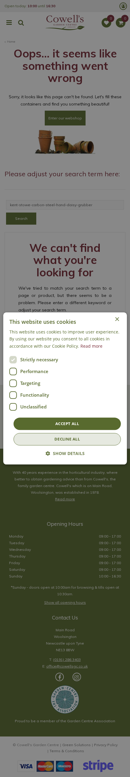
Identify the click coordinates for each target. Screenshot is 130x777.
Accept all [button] (67, 423)
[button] (65, 453)
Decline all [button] (67, 439)
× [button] (117, 319)
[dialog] (65, 388)
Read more (91, 346)
